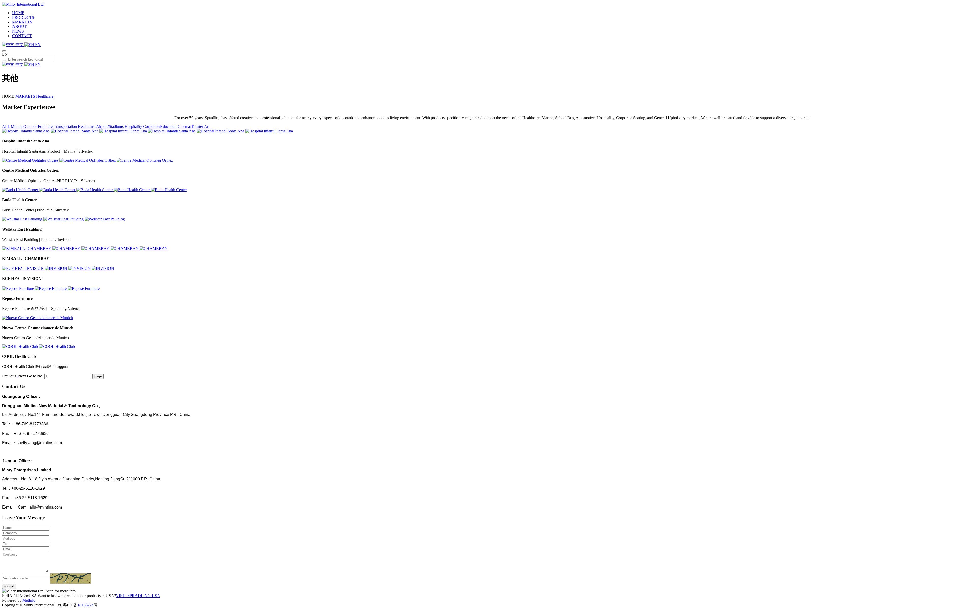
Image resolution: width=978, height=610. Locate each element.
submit (9, 586)
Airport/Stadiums (110, 126)
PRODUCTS (23, 17)
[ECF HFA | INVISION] (23, 268)
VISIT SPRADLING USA (138, 595)
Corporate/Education (159, 126)
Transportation (65, 126)
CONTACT (22, 36)
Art (206, 126)
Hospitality (133, 126)
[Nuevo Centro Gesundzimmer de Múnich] (37, 318)
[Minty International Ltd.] (23, 4)
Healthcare (44, 96)
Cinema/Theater (190, 126)
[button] (70, 578)
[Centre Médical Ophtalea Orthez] (30, 160)
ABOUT (19, 26)
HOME (18, 13)
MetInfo (28, 600)
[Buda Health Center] (20, 190)
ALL (6, 126)
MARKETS (22, 22)
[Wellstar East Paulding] (22, 219)
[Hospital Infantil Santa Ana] (26, 131)
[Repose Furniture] (18, 288)
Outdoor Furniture (38, 126)
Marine (16, 126)
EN (37, 44)
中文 (19, 44)
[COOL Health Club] (20, 346)
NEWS (18, 31)
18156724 (85, 605)
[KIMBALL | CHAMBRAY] (27, 248)
